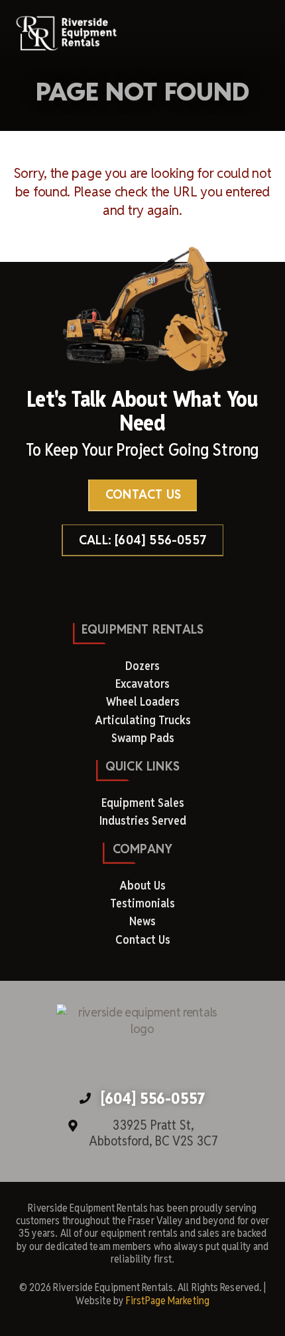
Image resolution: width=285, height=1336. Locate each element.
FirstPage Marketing (167, 1301)
